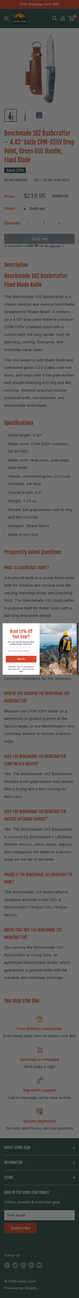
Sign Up (21, 659)
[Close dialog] (73, 626)
